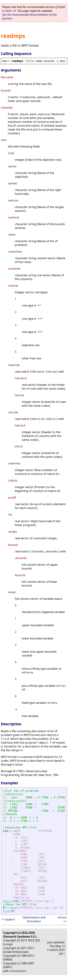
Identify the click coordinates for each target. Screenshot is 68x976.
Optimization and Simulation (34, 919)
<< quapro (8, 919)
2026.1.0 (10, 11)
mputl (7, 901)
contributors (18, 971)
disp (6, 911)
